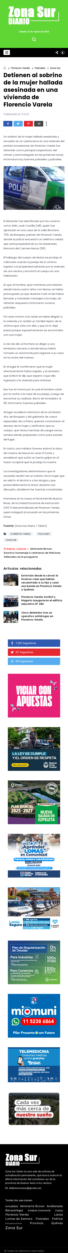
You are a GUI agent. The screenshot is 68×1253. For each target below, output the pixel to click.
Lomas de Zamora (18, 1218)
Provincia (36, 1223)
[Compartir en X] (18, 123)
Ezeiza (59, 1210)
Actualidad (11, 1206)
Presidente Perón (13, 1223)
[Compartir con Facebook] (7, 123)
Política (57, 1218)
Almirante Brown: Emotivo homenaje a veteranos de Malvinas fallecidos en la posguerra (32, 552)
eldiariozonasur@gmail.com (24, 1188)
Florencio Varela (20, 68)
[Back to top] (62, 1248)
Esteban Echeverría (39, 1210)
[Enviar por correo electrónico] (38, 123)
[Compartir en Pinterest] (28, 123)
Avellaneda (55, 1206)
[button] (6, 52)
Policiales (40, 68)
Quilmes (57, 1223)
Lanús (58, 1214)
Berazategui (14, 1210)
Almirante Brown (32, 1206)
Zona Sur (55, 68)
